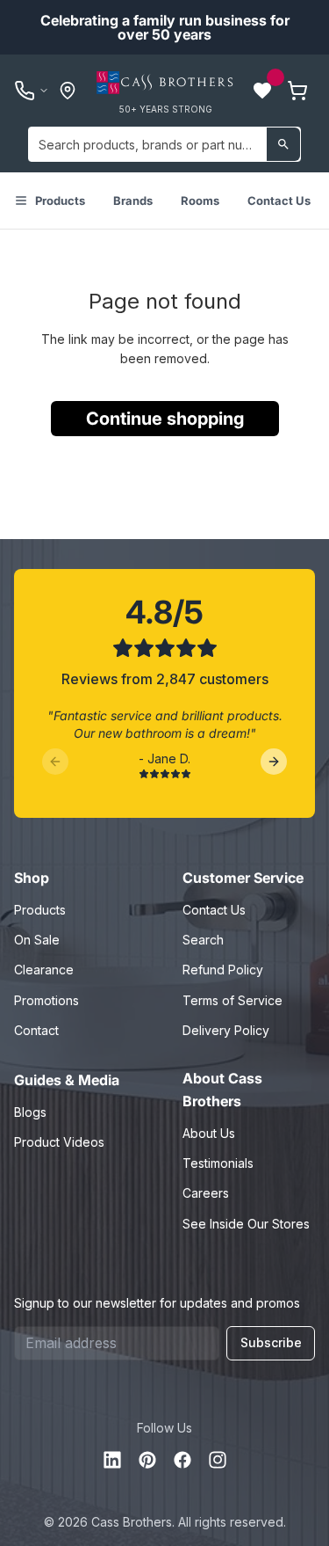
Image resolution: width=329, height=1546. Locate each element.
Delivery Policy (225, 1030)
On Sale (37, 939)
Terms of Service (232, 1000)
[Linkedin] (112, 1459)
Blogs (30, 1112)
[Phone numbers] (31, 90)
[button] (262, 90)
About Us (208, 1133)
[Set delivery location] (67, 91)
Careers (205, 1192)
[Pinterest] (147, 1459)
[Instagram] (217, 1459)
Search (203, 939)
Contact (36, 1030)
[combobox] (164, 144)
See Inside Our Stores (246, 1223)
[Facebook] (182, 1459)
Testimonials (218, 1163)
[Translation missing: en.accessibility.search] (283, 144)
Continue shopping (165, 418)
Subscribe (271, 1342)
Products (60, 200)
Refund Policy (222, 969)
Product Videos (59, 1141)
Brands (133, 200)
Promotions (46, 1000)
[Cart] (297, 90)
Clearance (44, 969)
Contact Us (279, 200)
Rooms (200, 200)
